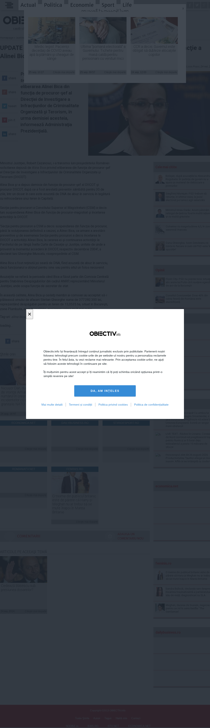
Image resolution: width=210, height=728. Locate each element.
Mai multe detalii (52, 404)
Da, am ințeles (105, 390)
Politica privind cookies (113, 404)
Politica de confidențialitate (151, 404)
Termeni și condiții (80, 404)
